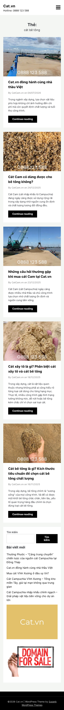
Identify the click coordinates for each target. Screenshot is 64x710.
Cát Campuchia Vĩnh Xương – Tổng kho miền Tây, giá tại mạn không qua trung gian (31, 582)
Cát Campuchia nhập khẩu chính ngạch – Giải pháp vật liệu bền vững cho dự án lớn (32, 596)
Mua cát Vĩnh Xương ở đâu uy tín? (28, 573)
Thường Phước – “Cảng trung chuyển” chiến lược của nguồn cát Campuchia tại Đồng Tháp (32, 558)
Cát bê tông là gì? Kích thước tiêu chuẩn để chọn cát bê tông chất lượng (31, 473)
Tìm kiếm (12, 532)
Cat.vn (9, 6)
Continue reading (22, 119)
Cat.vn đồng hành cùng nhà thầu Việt (30, 567)
